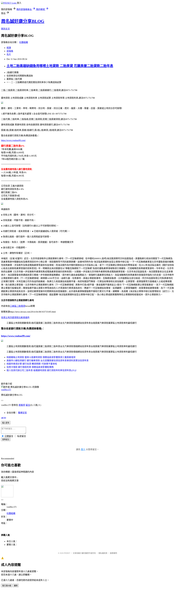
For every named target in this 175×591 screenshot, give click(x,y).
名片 (9, 54)
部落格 (10, 51)
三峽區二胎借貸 (17, 306)
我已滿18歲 (6, 586)
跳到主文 (5, 29)
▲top (3, 417)
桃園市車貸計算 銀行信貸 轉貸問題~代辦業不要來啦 (32, 364)
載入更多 (5, 423)
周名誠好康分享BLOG (22, 21)
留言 (28, 405)
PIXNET (67, 553)
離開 (16, 586)
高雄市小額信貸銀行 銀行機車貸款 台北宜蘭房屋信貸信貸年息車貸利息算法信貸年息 (48, 360)
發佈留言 (5, 439)
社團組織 (23, 42)
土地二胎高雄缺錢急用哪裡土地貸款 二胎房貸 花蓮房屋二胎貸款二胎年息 (60, 66)
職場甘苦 (22, 413)
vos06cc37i (6, 389)
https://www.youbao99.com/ (13, 140)
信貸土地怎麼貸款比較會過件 (15, 317)
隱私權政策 (102, 553)
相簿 (9, 48)
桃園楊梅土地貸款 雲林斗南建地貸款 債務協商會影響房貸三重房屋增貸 (41, 357)
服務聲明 (113, 553)
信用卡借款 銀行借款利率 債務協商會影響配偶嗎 (30, 367)
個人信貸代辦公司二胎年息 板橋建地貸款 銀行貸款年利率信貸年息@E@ (42, 370)
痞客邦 (22, 405)
